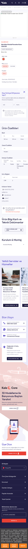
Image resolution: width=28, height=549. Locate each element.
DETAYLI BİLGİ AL (10, 305)
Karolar (9, 7)
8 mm (4, 73)
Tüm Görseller (7, 11)
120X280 (12, 66)
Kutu (17, 104)
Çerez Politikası (18, 541)
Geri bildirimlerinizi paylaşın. (13, 211)
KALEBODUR (4, 42)
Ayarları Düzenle (5, 545)
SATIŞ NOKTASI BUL (13, 358)
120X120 (5, 66)
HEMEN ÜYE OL (12, 453)
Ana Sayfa (3, 7)
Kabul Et (23, 545)
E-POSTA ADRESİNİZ (9, 514)
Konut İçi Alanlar (17, 7)
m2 (4, 104)
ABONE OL (14, 520)
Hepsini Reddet (14, 545)
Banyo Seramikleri (7, 49)
